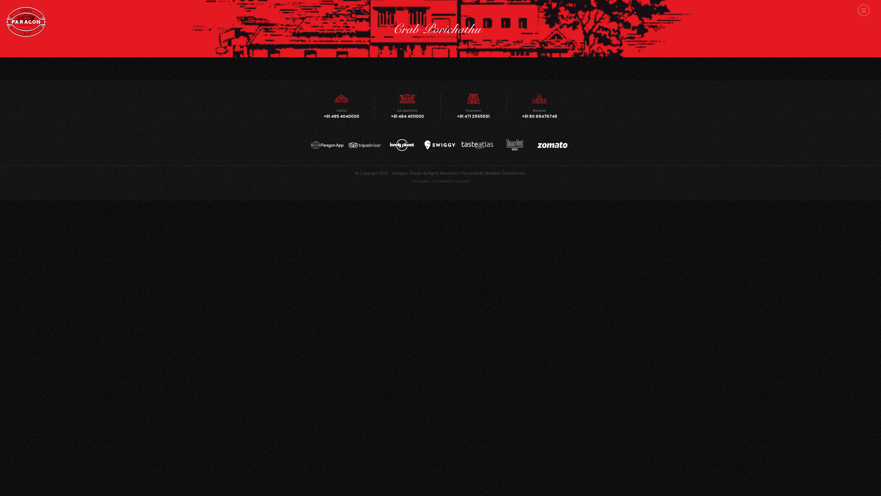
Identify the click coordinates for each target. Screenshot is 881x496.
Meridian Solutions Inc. (505, 173)
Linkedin (462, 181)
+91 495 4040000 (341, 116)
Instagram (442, 181)
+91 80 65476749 (539, 116)
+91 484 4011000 (407, 116)
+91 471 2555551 (473, 116)
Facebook (420, 181)
